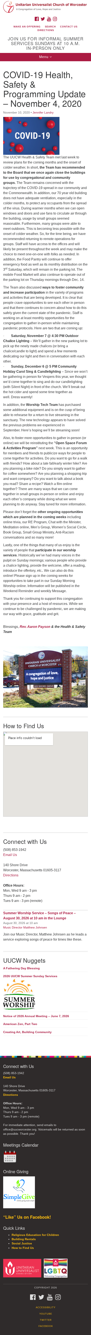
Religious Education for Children (35, 1235)
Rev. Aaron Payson (35, 626)
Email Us (10, 855)
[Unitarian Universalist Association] (23, 1268)
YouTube (45, 1313)
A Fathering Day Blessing (21, 968)
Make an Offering (27, 26)
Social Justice (22, 1243)
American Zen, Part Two (20, 1024)
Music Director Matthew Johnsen (25, 927)
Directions (45, 30)
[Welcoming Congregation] (56, 1268)
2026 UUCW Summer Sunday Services (30, 976)
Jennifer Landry (43, 112)
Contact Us (68, 26)
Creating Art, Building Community (27, 1032)
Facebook (46, 1326)
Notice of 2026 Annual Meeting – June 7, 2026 (36, 1016)
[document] (45, 556)
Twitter (46, 1320)
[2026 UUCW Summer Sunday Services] (45, 995)
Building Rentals (24, 1239)
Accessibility (45, 1307)
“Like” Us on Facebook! (27, 1217)
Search (50, 26)
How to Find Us (23, 1248)
